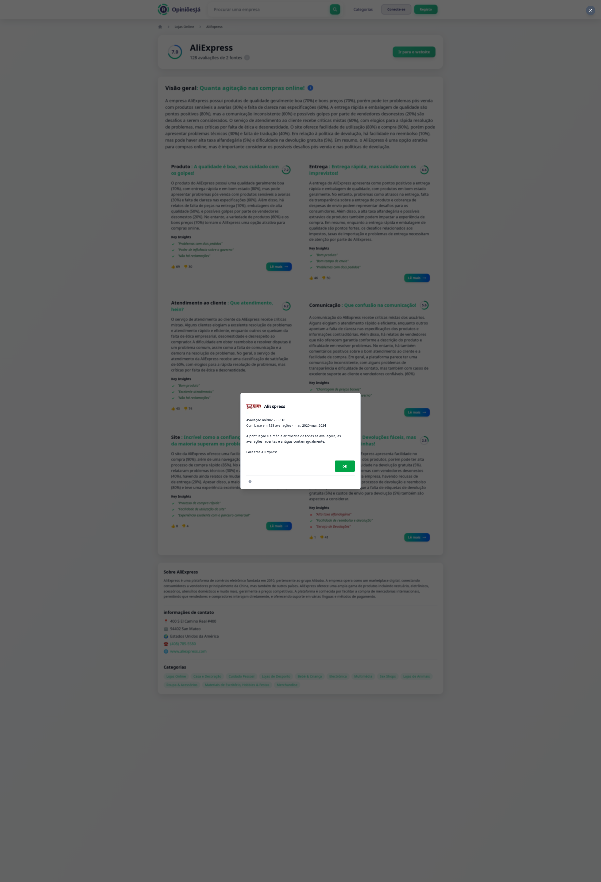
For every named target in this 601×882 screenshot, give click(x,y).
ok (345, 466)
